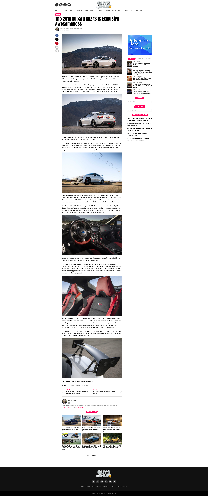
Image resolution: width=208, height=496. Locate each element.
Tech (131, 10)
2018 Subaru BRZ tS (77, 385)
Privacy (112, 486)
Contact (88, 486)
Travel (136, 10)
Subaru (86, 385)
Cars (70, 10)
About (82, 486)
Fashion (86, 10)
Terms (118, 486)
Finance (101, 10)
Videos (141, 10)
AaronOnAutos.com (67, 407)
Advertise (98, 486)
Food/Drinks (93, 10)
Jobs (93, 486)
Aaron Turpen (65, 30)
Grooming (107, 10)
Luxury (126, 10)
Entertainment (78, 10)
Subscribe (106, 486)
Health (114, 10)
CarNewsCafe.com (80, 407)
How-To (120, 10)
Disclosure (124, 486)
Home (66, 10)
